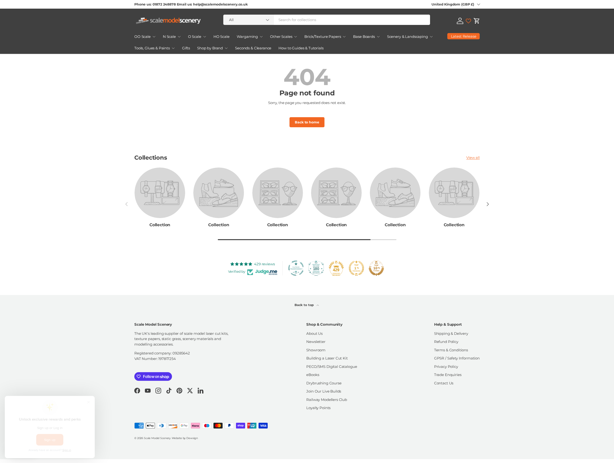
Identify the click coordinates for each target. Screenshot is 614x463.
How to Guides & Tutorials (300, 48)
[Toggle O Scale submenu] (204, 37)
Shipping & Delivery (451, 333)
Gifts (186, 48)
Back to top (305, 305)
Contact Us (444, 383)
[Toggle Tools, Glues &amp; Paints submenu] (173, 48)
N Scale (169, 36)
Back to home (307, 122)
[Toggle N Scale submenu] (179, 37)
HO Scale (221, 36)
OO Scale (142, 36)
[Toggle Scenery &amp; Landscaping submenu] (431, 37)
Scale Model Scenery (157, 438)
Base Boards (364, 36)
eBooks (312, 374)
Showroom (315, 350)
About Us (314, 333)
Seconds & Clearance (253, 48)
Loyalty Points (318, 407)
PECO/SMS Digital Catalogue (331, 366)
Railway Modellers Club (326, 399)
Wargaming (247, 36)
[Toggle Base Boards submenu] (378, 37)
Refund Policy (446, 341)
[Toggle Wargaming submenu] (261, 37)
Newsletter (315, 341)
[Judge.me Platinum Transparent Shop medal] (296, 268)
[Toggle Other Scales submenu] (295, 37)
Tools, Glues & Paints (152, 48)
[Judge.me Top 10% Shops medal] (376, 268)
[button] (477, 21)
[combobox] (326, 20)
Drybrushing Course (323, 383)
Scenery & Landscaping (407, 36)
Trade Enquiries (447, 374)
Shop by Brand (210, 48)
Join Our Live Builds (323, 391)
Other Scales (281, 36)
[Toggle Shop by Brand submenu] (226, 48)
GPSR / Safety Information (457, 358)
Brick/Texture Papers (322, 36)
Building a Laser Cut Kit (327, 358)
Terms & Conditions (451, 350)
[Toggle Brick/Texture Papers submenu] (344, 37)
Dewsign (192, 438)
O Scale (194, 36)
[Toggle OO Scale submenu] (154, 37)
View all (473, 157)
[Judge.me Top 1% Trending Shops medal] (356, 268)
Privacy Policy (446, 366)
